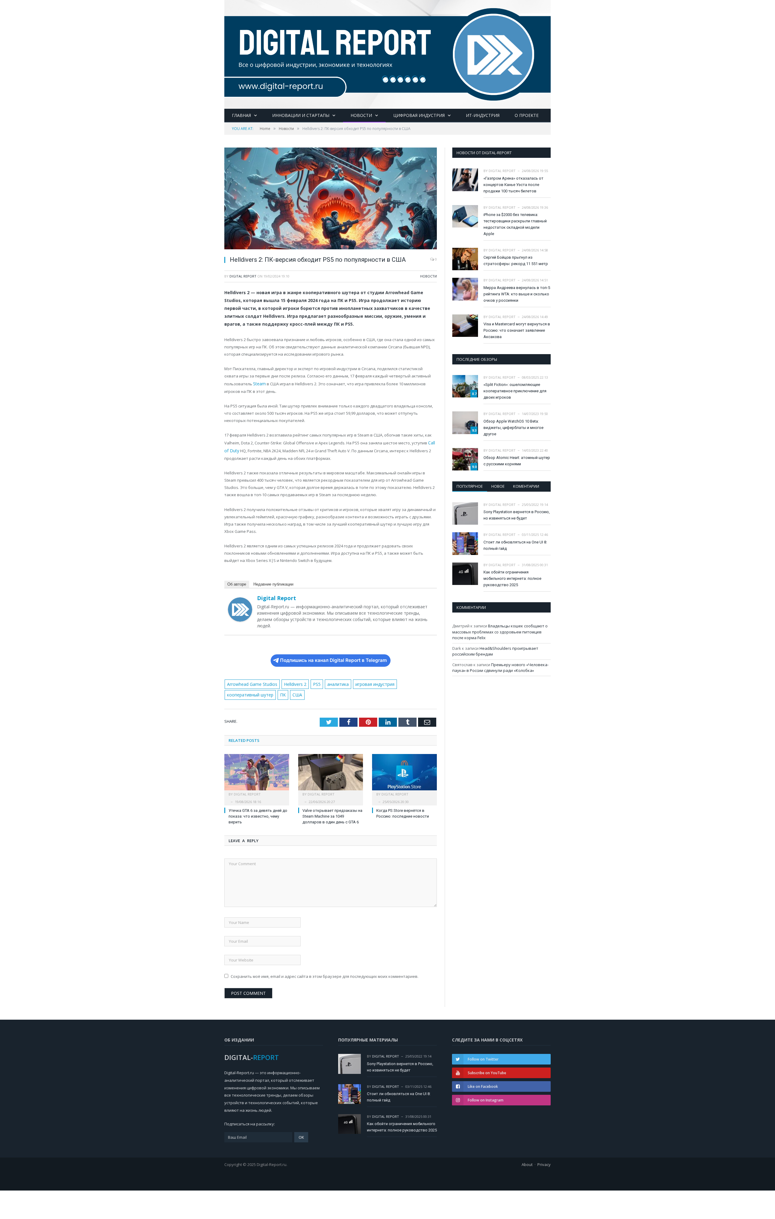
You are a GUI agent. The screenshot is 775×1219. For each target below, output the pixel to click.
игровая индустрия (368, 682)
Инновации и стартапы (300, 115)
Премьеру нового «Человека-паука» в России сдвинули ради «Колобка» (500, 667)
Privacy (544, 1161)
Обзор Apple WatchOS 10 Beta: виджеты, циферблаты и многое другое (513, 427)
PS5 (312, 682)
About (527, 1161)
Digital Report (242, 276)
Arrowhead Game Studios (251, 682)
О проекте (527, 115)
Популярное (470, 486)
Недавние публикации (273, 582)
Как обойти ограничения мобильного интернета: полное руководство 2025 (512, 578)
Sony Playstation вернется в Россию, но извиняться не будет (516, 515)
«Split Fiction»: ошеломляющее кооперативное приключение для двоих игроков (514, 391)
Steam (259, 383)
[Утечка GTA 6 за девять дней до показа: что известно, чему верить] (256, 772)
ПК (281, 692)
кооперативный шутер (249, 692)
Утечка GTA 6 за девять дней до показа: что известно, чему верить (258, 813)
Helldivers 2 (292, 682)
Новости (361, 115)
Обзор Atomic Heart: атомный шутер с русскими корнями (516, 460)
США (294, 692)
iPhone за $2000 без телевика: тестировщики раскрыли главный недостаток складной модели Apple (515, 224)
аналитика (333, 682)
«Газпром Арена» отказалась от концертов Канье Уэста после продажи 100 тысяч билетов (513, 184)
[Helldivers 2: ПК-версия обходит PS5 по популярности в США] (330, 199)
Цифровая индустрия (419, 115)
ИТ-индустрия (483, 115)
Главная (241, 115)
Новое (498, 486)
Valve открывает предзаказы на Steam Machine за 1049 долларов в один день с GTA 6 (332, 813)
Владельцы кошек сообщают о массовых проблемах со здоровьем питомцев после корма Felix (500, 631)
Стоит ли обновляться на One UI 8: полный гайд (515, 545)
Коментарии (526, 486)
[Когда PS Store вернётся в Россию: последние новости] (404, 772)
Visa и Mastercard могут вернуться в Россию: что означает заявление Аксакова (516, 330)
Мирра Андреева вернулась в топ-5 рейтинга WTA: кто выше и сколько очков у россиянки (516, 294)
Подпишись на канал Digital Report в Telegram (333, 658)
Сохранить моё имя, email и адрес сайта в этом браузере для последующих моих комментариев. (324, 973)
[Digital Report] (387, 53)
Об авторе (236, 582)
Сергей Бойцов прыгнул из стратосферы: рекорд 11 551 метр (515, 260)
